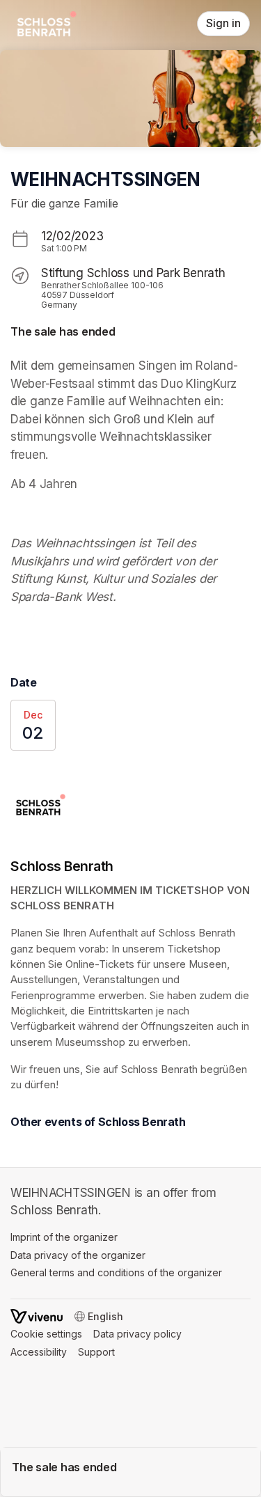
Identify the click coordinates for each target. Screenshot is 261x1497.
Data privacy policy (137, 1334)
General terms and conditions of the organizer (116, 1272)
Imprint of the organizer (64, 1237)
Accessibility (38, 1352)
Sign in (223, 23)
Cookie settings (46, 1334)
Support (96, 1352)
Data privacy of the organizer (77, 1255)
